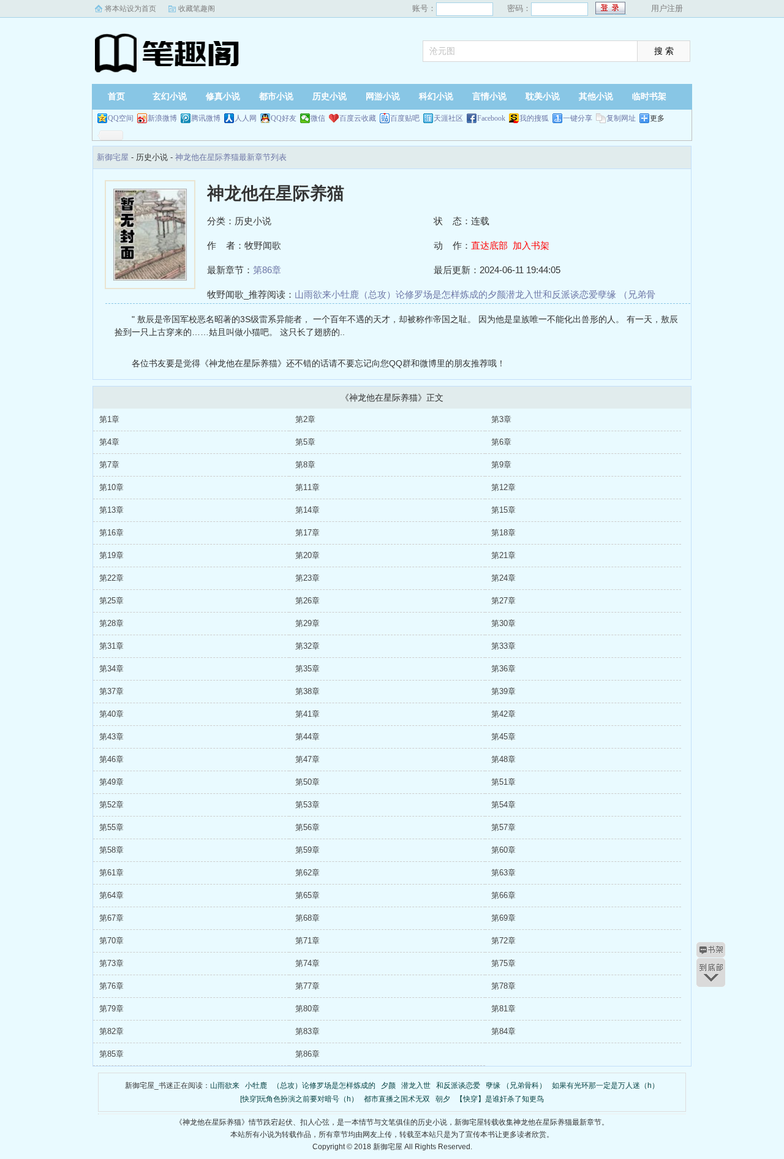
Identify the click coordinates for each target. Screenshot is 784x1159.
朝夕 (442, 1099)
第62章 (307, 872)
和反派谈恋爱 (570, 294)
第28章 (111, 623)
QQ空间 (121, 118)
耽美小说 (543, 96)
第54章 (503, 804)
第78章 (503, 986)
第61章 (111, 872)
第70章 (111, 940)
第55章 (111, 827)
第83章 (307, 1031)
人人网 (246, 118)
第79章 (111, 1008)
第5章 (305, 442)
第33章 (503, 646)
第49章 (111, 782)
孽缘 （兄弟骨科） (516, 1085)
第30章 (503, 623)
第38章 (307, 691)
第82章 (111, 1031)
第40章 (111, 714)
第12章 (503, 487)
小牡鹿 (345, 294)
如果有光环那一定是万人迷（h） (605, 1085)
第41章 (307, 714)
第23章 (307, 578)
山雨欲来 (313, 294)
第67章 (111, 918)
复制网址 (621, 118)
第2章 (305, 419)
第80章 (307, 1008)
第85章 (111, 1054)
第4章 (109, 442)
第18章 (503, 532)
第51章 (503, 782)
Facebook (491, 118)
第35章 (307, 668)
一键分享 (577, 118)
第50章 (307, 782)
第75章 (503, 963)
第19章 (111, 555)
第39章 (503, 691)
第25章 (111, 600)
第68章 (307, 918)
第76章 (111, 986)
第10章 (111, 487)
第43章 (111, 736)
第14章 (307, 510)
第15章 (503, 510)
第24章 (503, 578)
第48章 (503, 759)
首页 (116, 96)
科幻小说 (436, 96)
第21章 (503, 555)
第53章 (307, 804)
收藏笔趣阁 (196, 8)
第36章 (503, 668)
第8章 (305, 464)
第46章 (111, 759)
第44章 (307, 736)
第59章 (307, 850)
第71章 (307, 940)
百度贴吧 (405, 118)
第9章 (501, 464)
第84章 (503, 1031)
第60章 (503, 850)
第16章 (111, 532)
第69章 (503, 918)
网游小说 (383, 96)
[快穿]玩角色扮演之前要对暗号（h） (299, 1099)
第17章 (307, 532)
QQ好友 (283, 118)
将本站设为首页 (130, 8)
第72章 (503, 940)
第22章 (111, 578)
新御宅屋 (168, 52)
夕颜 (497, 294)
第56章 (307, 827)
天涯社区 (448, 118)
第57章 (503, 827)
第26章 (307, 600)
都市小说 (276, 96)
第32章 (307, 646)
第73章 (111, 963)
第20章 (307, 555)
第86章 (267, 270)
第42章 (503, 714)
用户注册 (667, 8)
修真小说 (223, 96)
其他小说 (596, 96)
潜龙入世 (524, 294)
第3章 (501, 419)
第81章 (503, 1008)
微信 (318, 118)
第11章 (307, 487)
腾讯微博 (206, 118)
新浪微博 (162, 118)
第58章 (111, 850)
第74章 (307, 963)
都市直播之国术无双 (397, 1099)
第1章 (109, 419)
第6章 (501, 442)
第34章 (111, 668)
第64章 (111, 895)
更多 (657, 118)
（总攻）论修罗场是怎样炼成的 (423, 294)
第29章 (307, 623)
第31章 (111, 646)
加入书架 (531, 245)
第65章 (307, 895)
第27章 (503, 600)
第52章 (111, 804)
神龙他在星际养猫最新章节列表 (231, 157)
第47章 (307, 759)
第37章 (111, 691)
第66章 (503, 895)
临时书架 (649, 96)
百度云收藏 (357, 118)
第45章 (503, 736)
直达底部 (489, 245)
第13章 (111, 510)
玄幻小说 (170, 96)
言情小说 (489, 96)
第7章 (109, 464)
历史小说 (329, 96)
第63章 (503, 872)
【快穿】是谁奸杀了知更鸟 (500, 1099)
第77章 (307, 986)
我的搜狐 (534, 118)
